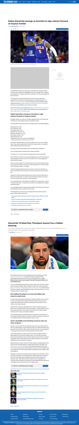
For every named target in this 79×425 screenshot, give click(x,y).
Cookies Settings (54, 418)
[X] (71, 1)
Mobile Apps (65, 414)
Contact (40, 414)
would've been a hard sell (16, 346)
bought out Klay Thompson (17, 276)
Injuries (50, 1)
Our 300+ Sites (53, 414)
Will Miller (12, 232)
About (12, 414)
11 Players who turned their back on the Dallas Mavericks (25, 201)
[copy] (17, 29)
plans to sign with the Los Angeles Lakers (20, 111)
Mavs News (16, 214)
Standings (34, 1)
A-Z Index (41, 418)
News (20, 1)
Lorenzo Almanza (14, 26)
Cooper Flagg (44, 1)
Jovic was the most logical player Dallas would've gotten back (27, 287)
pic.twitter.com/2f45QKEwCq (28, 138)
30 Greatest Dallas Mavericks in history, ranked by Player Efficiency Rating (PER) (29, 196)
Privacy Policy (42, 416)
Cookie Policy (65, 416)
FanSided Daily (14, 416)
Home (12, 214)
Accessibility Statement (28, 418)
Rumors (23, 1)
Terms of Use (53, 416)
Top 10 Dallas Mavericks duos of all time (21, 205)
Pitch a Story (26, 416)
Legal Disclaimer (14, 418)
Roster (38, 1)
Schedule (29, 1)
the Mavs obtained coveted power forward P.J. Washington (34, 103)
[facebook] (69, 1)
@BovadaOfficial (44, 123)
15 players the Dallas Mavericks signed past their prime (25, 203)
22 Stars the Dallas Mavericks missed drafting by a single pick (26, 199)
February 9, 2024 (29, 140)
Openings (25, 414)
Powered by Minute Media (9, 421)
